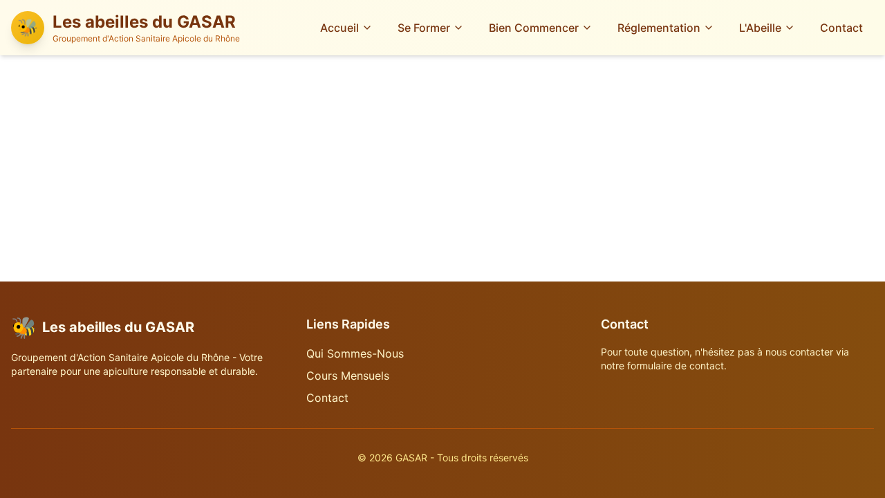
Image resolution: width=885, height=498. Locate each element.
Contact (841, 28)
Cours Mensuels (347, 375)
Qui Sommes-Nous (355, 353)
